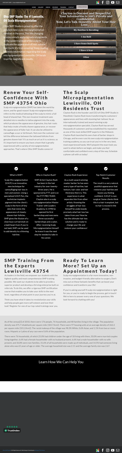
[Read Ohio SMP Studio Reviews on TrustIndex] (12, 431)
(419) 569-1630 (7, 2)
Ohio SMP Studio (7, 450)
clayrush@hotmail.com (19, 2)
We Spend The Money (40, 450)
